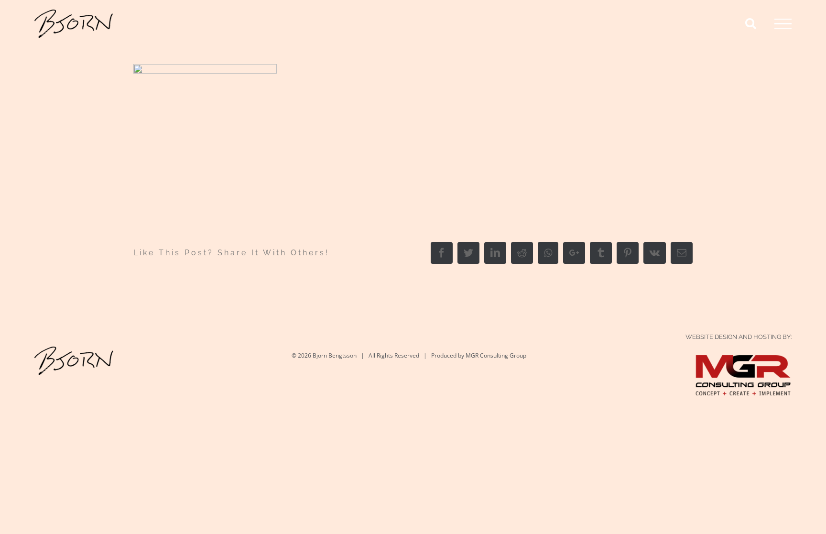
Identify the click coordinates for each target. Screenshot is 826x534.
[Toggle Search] (750, 23)
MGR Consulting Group (496, 355)
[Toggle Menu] (783, 24)
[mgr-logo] (743, 365)
